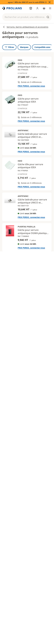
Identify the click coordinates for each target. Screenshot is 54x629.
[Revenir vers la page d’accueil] (12, 8)
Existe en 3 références (31, 82)
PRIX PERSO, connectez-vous (31, 86)
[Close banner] (49, 2)
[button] (27, 17)
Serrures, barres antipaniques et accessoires (27, 27)
